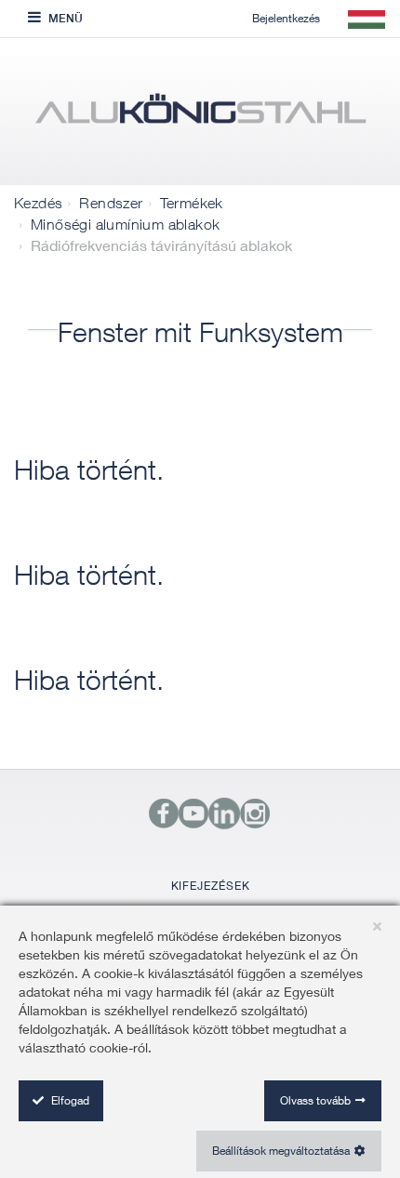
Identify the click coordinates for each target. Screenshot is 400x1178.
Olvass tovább (315, 1100)
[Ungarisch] (200, 116)
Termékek (191, 202)
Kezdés (38, 202)
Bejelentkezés (286, 18)
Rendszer (110, 202)
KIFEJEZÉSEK (210, 886)
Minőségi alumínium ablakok (125, 224)
